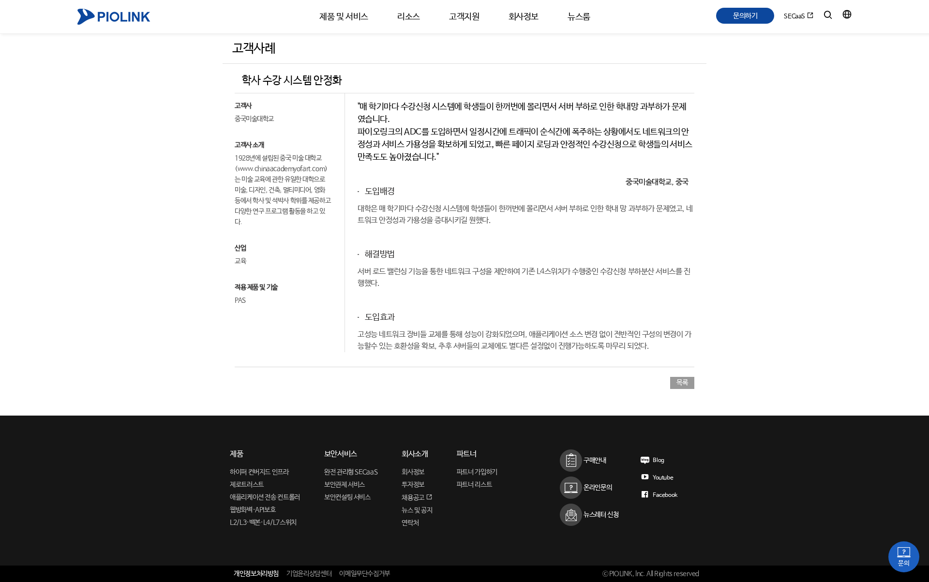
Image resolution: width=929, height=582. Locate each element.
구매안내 (594, 460)
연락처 (410, 523)
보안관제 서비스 (344, 485)
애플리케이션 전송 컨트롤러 (265, 497)
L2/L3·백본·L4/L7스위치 (263, 522)
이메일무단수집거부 (364, 574)
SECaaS (795, 16)
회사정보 (413, 472)
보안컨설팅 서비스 (347, 497)
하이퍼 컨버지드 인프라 (259, 472)
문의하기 (745, 16)
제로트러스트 (247, 485)
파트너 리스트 (474, 485)
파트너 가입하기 (477, 472)
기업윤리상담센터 (308, 574)
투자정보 (413, 485)
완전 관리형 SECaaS (350, 472)
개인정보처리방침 (256, 574)
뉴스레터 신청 (600, 515)
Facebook (664, 495)
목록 (682, 383)
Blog (658, 460)
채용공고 (413, 498)
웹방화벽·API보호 (252, 510)
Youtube (662, 478)
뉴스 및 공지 (417, 510)
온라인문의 (597, 488)
